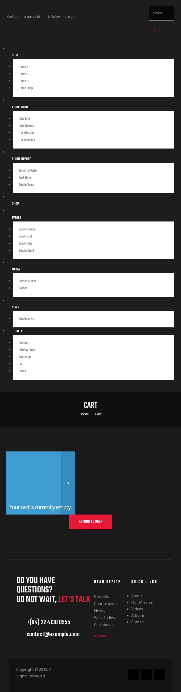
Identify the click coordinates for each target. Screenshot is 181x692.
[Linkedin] (96, 19)
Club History (26, 126)
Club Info (24, 119)
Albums (138, 615)
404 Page (25, 357)
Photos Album (27, 281)
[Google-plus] (159, 674)
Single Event (26, 250)
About (136, 596)
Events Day (25, 243)
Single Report (27, 185)
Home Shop (26, 88)
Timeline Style (28, 170)
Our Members (27, 140)
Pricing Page (27, 350)
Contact (24, 343)
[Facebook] (87, 19)
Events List (25, 236)
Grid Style (25, 178)
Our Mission (26, 133)
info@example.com (63, 16)
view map (100, 636)
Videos (137, 609)
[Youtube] (114, 19)
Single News (26, 319)
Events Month (27, 229)
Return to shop (91, 522)
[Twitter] (105, 19)
